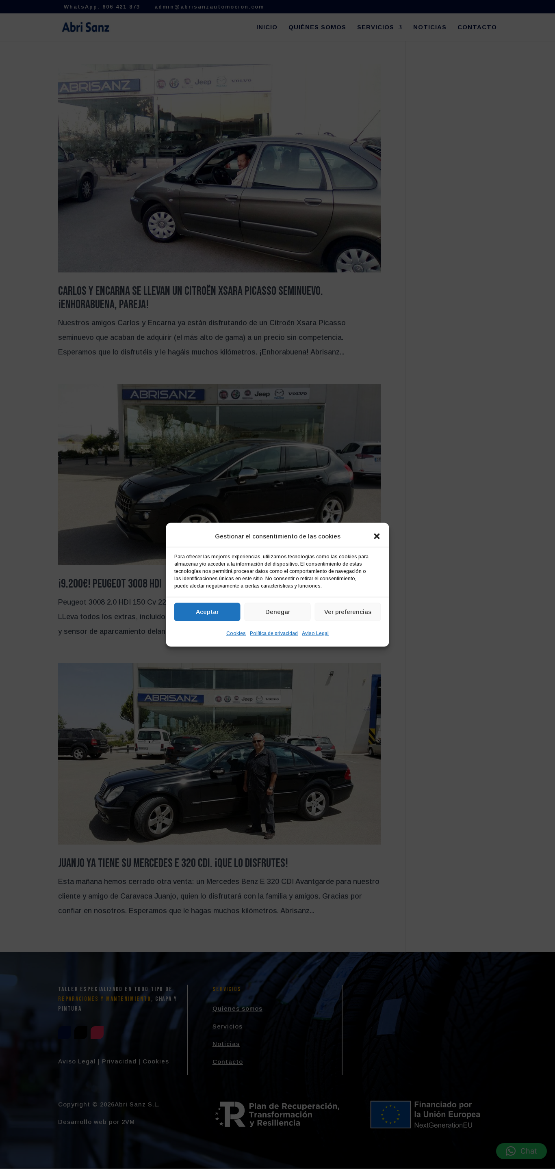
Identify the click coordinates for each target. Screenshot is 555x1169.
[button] (377, 536)
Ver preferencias (347, 611)
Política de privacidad (274, 633)
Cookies (236, 633)
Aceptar (207, 611)
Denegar (277, 611)
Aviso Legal (315, 633)
